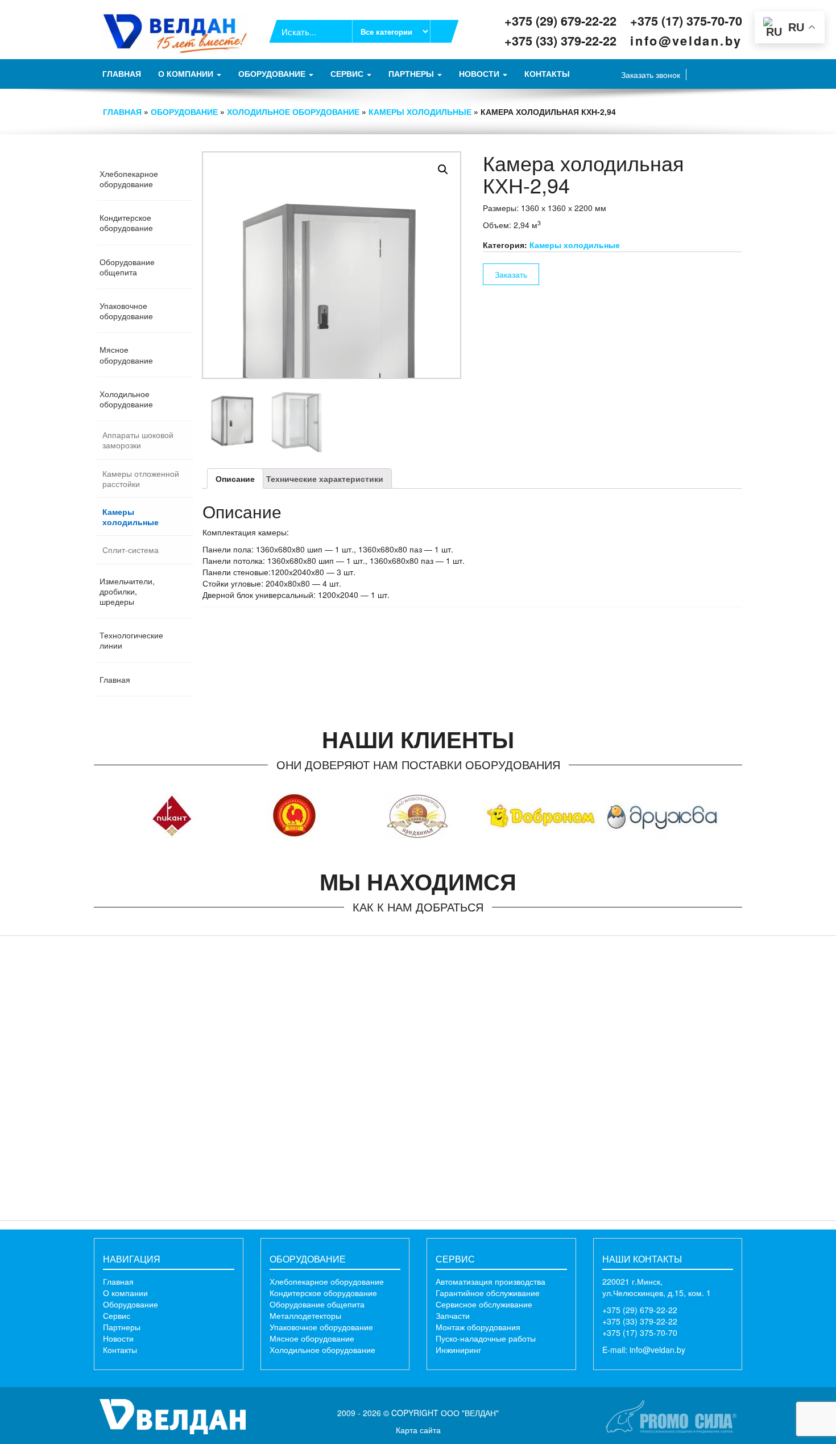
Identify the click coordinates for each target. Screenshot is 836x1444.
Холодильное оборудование (293, 111)
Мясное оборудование (312, 1338)
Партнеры (412, 73)
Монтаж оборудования (478, 1326)
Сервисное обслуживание (484, 1304)
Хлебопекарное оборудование (327, 1281)
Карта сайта (418, 1429)
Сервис (348, 73)
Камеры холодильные (420, 111)
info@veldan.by (686, 40)
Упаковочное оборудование (321, 1326)
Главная (121, 73)
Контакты (547, 73)
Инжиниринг (458, 1349)
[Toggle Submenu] (184, 178)
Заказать (511, 274)
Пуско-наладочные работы (486, 1338)
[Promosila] (671, 1415)
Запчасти (453, 1315)
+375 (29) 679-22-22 (560, 21)
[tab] (235, 478)
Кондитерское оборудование (323, 1292)
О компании (187, 73)
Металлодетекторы (305, 1315)
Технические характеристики (324, 478)
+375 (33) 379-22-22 (560, 40)
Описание (235, 478)
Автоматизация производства (490, 1281)
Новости (480, 73)
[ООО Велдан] (173, 1415)
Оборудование (273, 73)
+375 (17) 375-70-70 (686, 21)
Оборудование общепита (317, 1304)
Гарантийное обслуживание (488, 1292)
